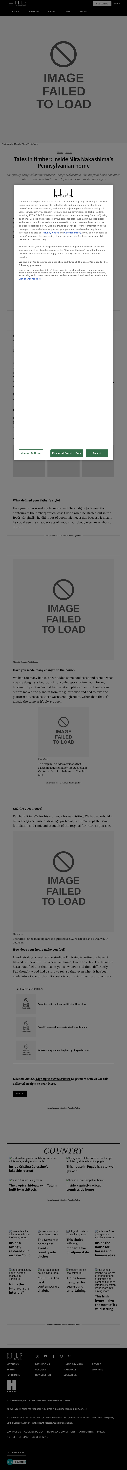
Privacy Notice (51, 232)
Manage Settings (31, 453)
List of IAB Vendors (30, 278)
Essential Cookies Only (66, 453)
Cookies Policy (72, 232)
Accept (97, 453)
